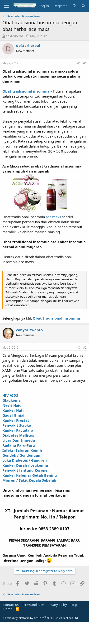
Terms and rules (33, 604)
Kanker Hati (13, 410)
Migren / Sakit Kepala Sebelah (29, 480)
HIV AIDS (10, 395)
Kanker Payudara (17, 430)
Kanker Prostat (15, 420)
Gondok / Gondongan (21, 455)
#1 (85, 63)
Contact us (11, 604)
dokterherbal (15, 36)
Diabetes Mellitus (18, 435)
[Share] (78, 63)
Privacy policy (57, 604)
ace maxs (54, 216)
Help (73, 604)
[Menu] (6, 6)
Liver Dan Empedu (18, 440)
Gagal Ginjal (13, 415)
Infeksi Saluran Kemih (22, 450)
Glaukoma (11, 400)
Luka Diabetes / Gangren (24, 460)
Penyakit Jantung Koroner (25, 470)
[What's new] (74, 5)
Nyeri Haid (12, 405)
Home (7, 609)
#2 (85, 348)
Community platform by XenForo (41, 618)
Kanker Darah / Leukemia (25, 465)
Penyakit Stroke (16, 425)
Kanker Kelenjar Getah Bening (29, 475)
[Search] (83, 5)
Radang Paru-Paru (18, 445)
